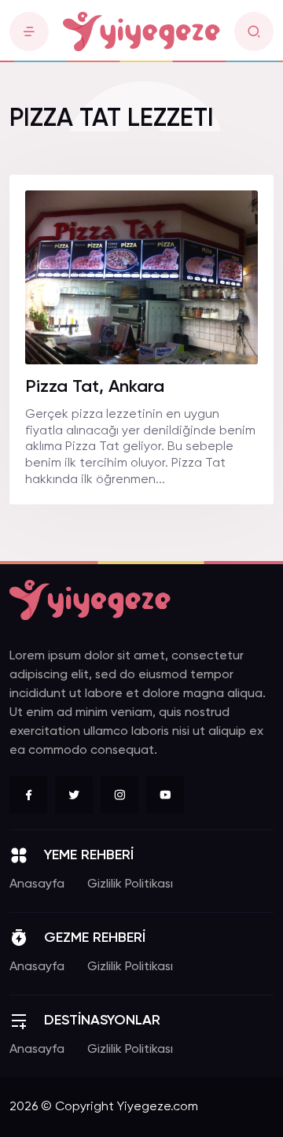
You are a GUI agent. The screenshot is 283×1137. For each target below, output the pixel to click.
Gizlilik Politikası (130, 884)
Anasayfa (36, 884)
